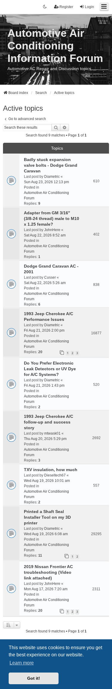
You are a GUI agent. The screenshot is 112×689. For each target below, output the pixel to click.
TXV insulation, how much (50, 469)
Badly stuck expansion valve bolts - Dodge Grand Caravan (50, 165)
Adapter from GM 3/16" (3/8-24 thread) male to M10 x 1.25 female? (51, 218)
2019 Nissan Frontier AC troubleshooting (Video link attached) (48, 572)
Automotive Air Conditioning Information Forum (55, 45)
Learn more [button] (22, 662)
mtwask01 (52, 433)
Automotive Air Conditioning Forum (46, 195)
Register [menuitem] (66, 7)
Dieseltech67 (55, 475)
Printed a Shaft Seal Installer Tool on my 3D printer (47, 517)
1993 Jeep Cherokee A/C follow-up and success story (48, 422)
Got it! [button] (33, 678)
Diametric (52, 176)
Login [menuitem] (89, 7)
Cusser (50, 277)
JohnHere (52, 230)
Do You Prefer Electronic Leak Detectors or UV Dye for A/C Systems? (50, 369)
